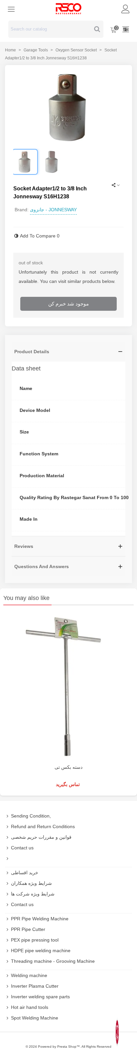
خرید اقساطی (24, 872)
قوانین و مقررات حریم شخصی (41, 837)
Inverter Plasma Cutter (35, 986)
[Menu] (11, 8)
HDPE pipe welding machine (40, 950)
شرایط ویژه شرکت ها (33, 893)
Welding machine (29, 975)
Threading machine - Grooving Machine (53, 961)
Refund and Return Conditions (43, 826)
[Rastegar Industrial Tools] (68, 9)
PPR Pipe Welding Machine (39, 918)
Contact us (22, 847)
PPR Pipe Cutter (28, 929)
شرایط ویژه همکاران (31, 883)
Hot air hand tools (29, 1007)
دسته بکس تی (68, 767)
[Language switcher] (125, 29)
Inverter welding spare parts (40, 996)
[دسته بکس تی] (68, 686)
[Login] (125, 8)
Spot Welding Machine (34, 1017)
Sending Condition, (31, 816)
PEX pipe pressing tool (35, 940)
